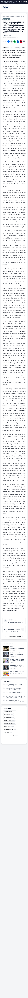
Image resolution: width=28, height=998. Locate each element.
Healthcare (8, 732)
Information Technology (11, 735)
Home (3, 14)
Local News (9, 14)
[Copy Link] (24, 41)
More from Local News (15, 636)
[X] (21, 1)
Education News (9, 720)
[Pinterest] (21, 41)
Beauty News (8, 714)
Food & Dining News (10, 729)
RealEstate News (9, 741)
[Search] (21, 7)
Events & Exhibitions (10, 723)
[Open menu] (25, 7)
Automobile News (9, 711)
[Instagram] (24, 1)
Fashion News (9, 726)
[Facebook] (19, 1)
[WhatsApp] (14, 41)
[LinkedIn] (26, 1)
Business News (9, 717)
